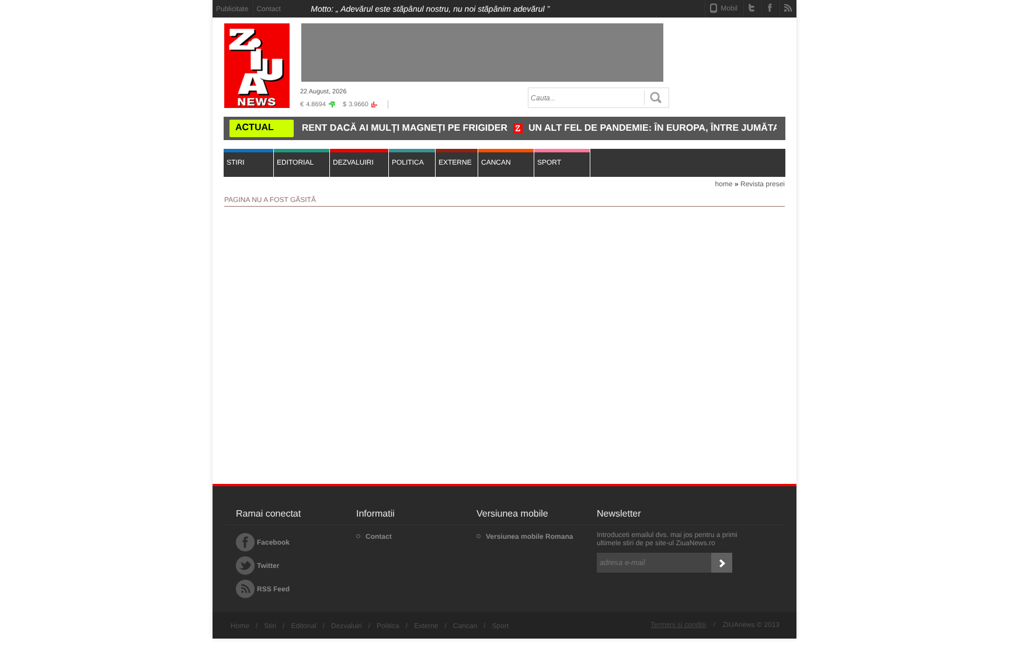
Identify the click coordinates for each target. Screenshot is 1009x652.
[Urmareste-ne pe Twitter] (752, 8)
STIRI (236, 162)
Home (240, 626)
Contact (268, 9)
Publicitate (232, 9)
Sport (500, 626)
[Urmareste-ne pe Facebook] (770, 8)
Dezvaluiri (346, 626)
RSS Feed (273, 589)
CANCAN (496, 162)
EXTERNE (455, 162)
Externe (426, 626)
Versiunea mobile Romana (529, 536)
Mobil (729, 8)
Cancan (465, 626)
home (724, 183)
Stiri (270, 626)
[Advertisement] (160, 176)
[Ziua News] (257, 65)
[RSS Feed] (788, 8)
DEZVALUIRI (353, 162)
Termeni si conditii (678, 624)
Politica (388, 626)
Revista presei (762, 183)
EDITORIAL (295, 162)
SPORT (549, 162)
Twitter (268, 566)
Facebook (273, 542)
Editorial (303, 626)
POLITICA (408, 162)
